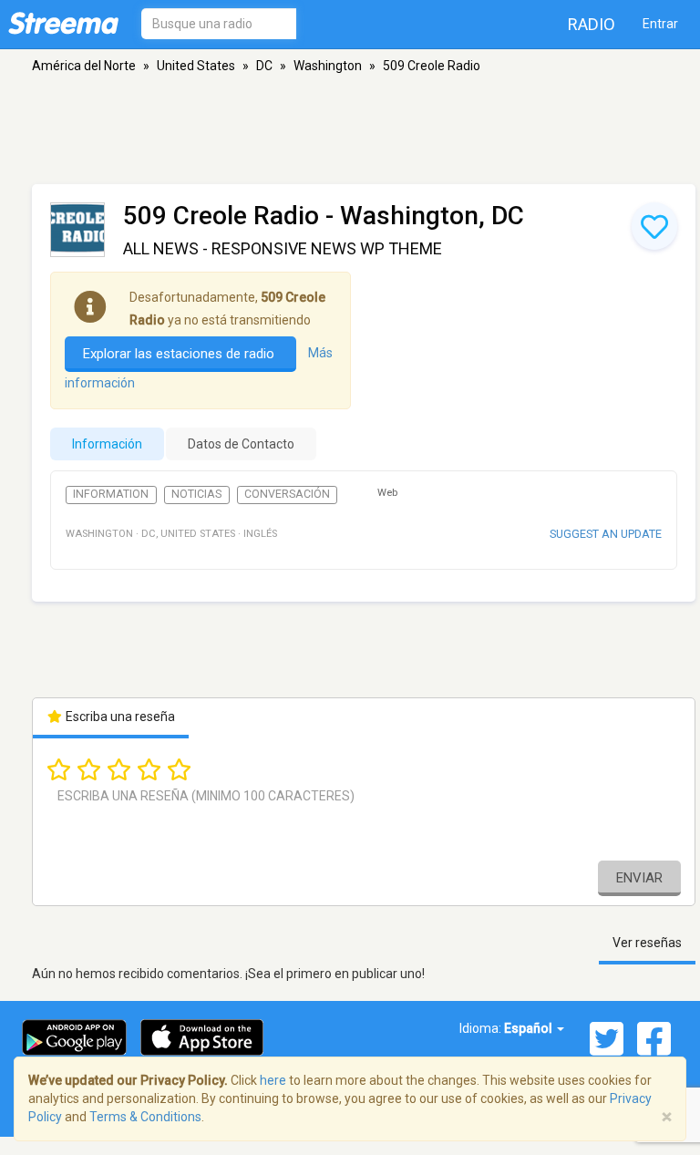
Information (111, 494)
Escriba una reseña (119, 716)
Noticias (196, 494)
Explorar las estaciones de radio (180, 353)
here (273, 1080)
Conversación (287, 494)
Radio (591, 24)
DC (264, 65)
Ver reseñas (647, 942)
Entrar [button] (660, 23)
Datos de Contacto (241, 444)
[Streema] (63, 23)
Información (107, 444)
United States (196, 65)
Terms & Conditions (145, 1116)
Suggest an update (606, 534)
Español (529, 1028)
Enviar (639, 878)
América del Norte (84, 65)
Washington (327, 65)
